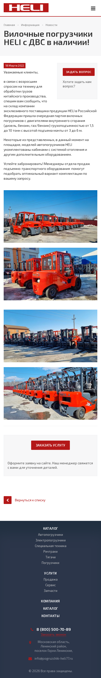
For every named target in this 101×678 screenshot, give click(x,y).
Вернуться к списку (30, 500)
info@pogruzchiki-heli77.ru (54, 658)
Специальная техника (50, 546)
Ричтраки (50, 551)
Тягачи (51, 557)
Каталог (50, 528)
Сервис (50, 585)
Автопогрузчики (50, 535)
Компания (50, 601)
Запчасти (50, 591)
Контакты (50, 616)
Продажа (51, 579)
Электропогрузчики (51, 540)
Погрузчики (50, 563)
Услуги (50, 573)
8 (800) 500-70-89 (54, 629)
